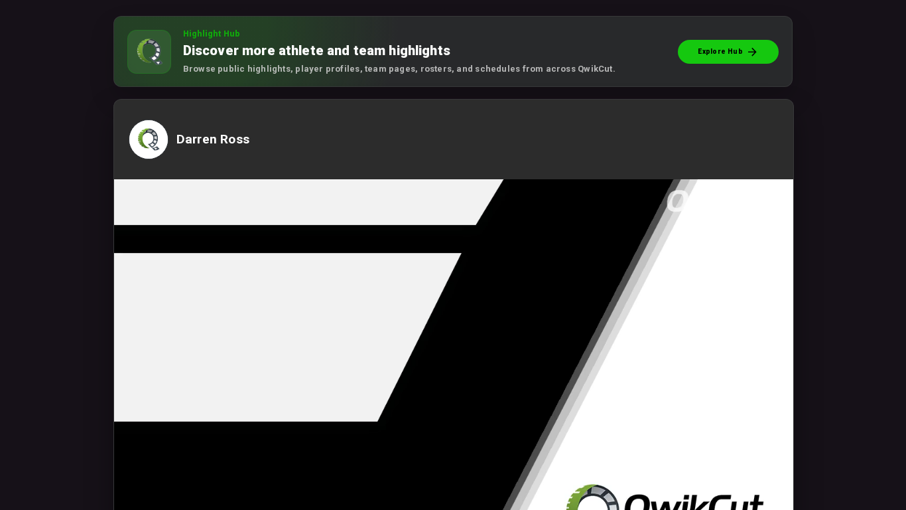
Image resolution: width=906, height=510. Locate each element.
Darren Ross (212, 139)
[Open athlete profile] (153, 156)
